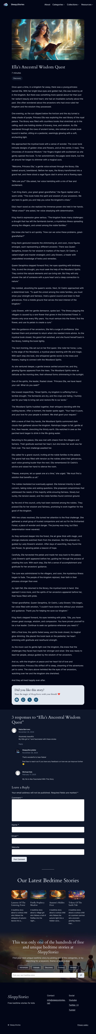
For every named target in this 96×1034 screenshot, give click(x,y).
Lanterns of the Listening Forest (18, 904)
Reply (21, 744)
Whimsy (73, 967)
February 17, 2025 (29, 774)
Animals (36, 967)
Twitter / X (74, 1005)
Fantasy (61, 967)
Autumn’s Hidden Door (57, 904)
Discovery (17, 78)
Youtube (73, 1000)
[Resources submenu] (92, 4)
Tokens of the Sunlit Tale (75, 904)
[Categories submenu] (64, 4)
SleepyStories (17, 4)
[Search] (81, 975)
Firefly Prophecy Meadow (37, 904)
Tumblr (72, 1010)
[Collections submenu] (78, 4)
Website (15, 847)
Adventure (24, 967)
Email (15, 836)
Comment (17, 798)
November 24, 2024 (26, 732)
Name (15, 825)
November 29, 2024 (30, 753)
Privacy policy (83, 1025)
